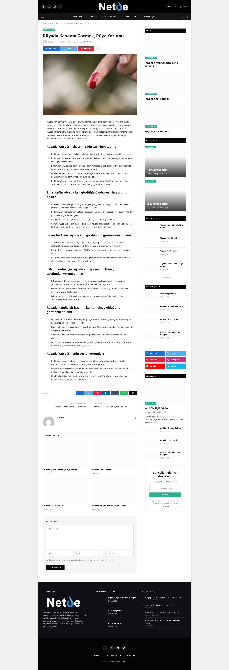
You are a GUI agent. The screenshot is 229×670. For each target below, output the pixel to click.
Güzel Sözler (150, 147)
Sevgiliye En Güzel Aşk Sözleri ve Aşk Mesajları (163, 597)
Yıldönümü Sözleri (157, 203)
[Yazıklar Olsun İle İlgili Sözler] (151, 309)
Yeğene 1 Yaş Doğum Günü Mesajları (171, 333)
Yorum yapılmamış (76, 42)
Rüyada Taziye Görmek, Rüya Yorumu (70, 406)
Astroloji (149, 17)
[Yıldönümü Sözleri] (165, 195)
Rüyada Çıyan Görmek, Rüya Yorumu (60, 469)
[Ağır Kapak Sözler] (165, 161)
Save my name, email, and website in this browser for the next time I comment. (81, 560)
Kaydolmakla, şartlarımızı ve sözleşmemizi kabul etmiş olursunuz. (166, 503)
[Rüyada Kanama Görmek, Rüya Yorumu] (90, 84)
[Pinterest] (34, 145)
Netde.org (121, 661)
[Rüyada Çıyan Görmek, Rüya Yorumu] (65, 454)
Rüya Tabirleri (108, 17)
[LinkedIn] (34, 139)
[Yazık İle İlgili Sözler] (151, 296)
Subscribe (171, 6)
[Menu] (42, 16)
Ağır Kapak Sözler (157, 169)
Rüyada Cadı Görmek (102, 469)
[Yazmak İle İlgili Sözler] (151, 322)
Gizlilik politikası (115, 655)
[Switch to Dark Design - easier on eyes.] (182, 17)
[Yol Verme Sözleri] (99, 626)
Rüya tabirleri (109, 219)
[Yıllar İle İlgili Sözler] (99, 613)
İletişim (131, 655)
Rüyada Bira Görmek (53, 506)
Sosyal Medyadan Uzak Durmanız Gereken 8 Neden (162, 621)
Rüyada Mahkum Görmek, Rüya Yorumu (110, 406)
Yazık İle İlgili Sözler (168, 293)
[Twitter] (34, 133)
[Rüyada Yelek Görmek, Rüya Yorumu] (114, 490)
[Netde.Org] (114, 6)
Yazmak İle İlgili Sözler (169, 319)
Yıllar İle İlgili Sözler (116, 610)
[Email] (34, 151)
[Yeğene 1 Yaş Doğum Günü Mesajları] (151, 335)
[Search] (186, 16)
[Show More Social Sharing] (97, 48)
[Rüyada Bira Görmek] (65, 490)
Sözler (91, 17)
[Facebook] (34, 127)
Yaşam (125, 17)
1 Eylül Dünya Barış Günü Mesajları (122, 598)
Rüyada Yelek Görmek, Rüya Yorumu (109, 506)
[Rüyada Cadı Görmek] (114, 454)
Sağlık (136, 17)
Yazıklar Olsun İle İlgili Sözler (172, 306)
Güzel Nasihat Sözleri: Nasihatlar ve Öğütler (162, 613)
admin (52, 42)
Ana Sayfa (78, 17)
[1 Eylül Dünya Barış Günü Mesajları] (99, 600)
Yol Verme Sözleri (115, 623)
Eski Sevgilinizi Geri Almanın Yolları (159, 605)
